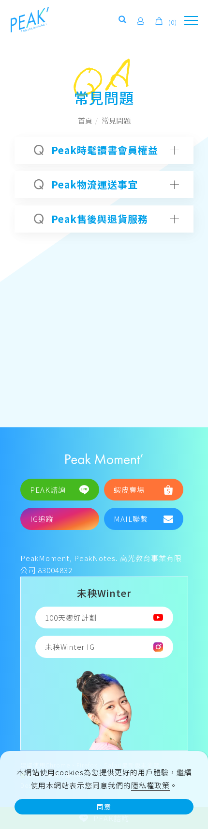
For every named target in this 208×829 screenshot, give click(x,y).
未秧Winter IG (70, 646)
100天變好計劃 (71, 617)
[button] (123, 21)
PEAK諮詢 (48, 490)
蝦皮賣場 (129, 490)
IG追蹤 (42, 519)
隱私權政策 (150, 785)
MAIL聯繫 (131, 519)
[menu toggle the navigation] (191, 21)
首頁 (85, 120)
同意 (104, 807)
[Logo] (30, 19)
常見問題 (116, 120)
